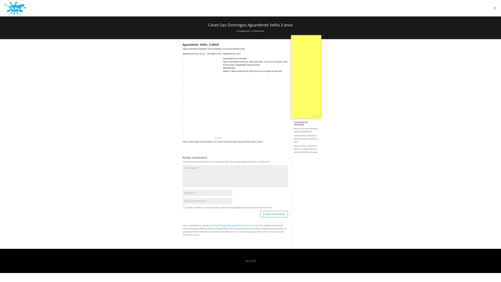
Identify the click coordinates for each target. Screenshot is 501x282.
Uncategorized (243, 31)
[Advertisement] (202, 96)
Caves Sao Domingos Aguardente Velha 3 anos (233, 225)
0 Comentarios (258, 31)
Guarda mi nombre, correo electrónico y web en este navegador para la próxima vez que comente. (229, 207)
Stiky (282, 231)
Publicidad (218, 138)
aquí (190, 235)
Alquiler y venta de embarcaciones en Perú (306, 138)
